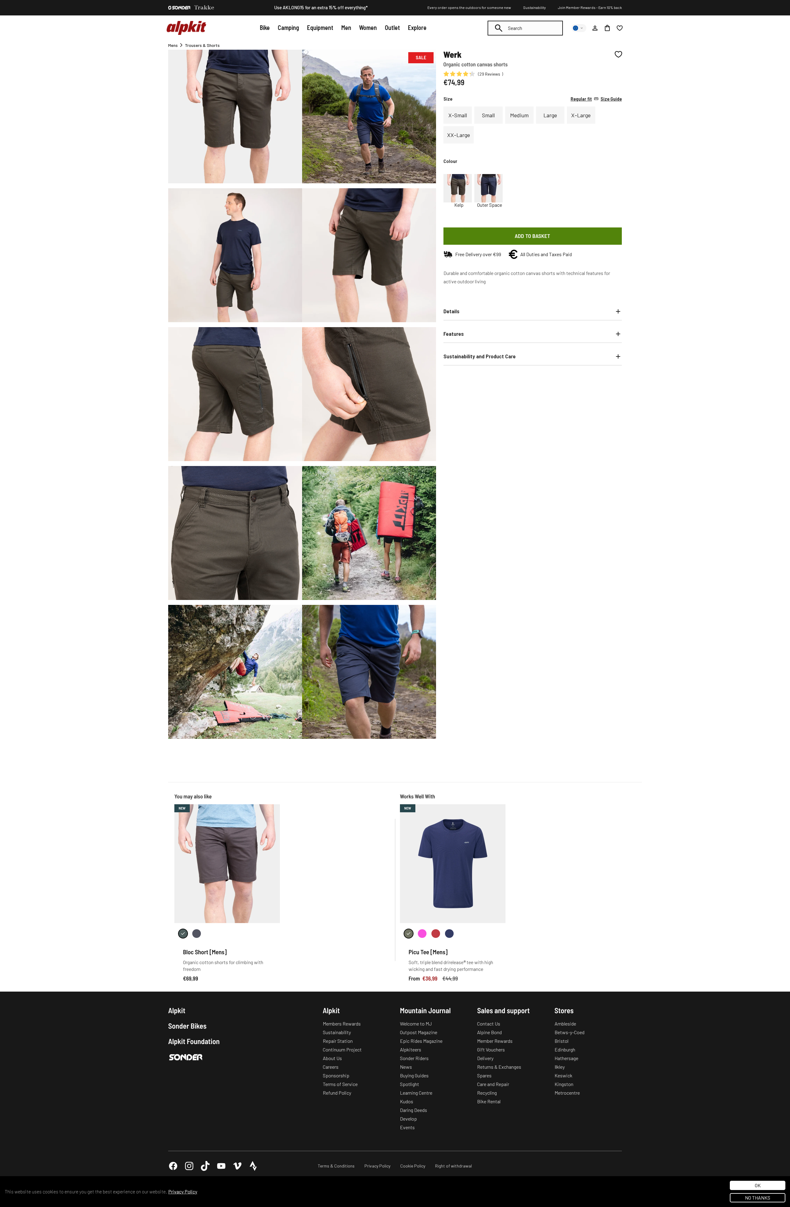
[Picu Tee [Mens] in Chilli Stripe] (436, 934)
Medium (519, 115)
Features (453, 333)
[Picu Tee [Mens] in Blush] (422, 934)
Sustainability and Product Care (479, 356)
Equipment (320, 27)
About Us (332, 1058)
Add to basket (532, 235)
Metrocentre (567, 1093)
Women (368, 27)
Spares (484, 1075)
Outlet (392, 27)
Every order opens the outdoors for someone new (469, 7)
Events (407, 1127)
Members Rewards (342, 1023)
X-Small (457, 115)
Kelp (459, 205)
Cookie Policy (412, 1165)
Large (550, 115)
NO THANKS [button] (757, 1198)
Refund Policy (337, 1093)
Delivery (485, 1058)
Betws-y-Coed (569, 1032)
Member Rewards (495, 1041)
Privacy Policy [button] (182, 1191)
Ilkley (560, 1067)
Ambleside (565, 1023)
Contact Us (488, 1023)
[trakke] (204, 8)
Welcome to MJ (416, 1023)
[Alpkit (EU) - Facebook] (173, 1166)
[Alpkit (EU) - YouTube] (221, 1166)
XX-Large (458, 134)
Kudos (406, 1101)
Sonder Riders (414, 1058)
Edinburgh (565, 1049)
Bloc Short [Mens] (205, 951)
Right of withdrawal (453, 1165)
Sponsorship (336, 1075)
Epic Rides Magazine (421, 1041)
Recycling (487, 1093)
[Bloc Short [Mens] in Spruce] (183, 934)
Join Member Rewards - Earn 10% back (590, 7)
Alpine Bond (489, 1032)
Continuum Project (342, 1049)
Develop (408, 1119)
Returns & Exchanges (499, 1067)
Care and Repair (493, 1084)
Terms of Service (340, 1084)
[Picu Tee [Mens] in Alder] (409, 934)
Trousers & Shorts (202, 45)
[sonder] (179, 8)
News (406, 1067)
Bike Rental (489, 1101)
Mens (173, 45)
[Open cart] (607, 28)
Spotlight (409, 1084)
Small (488, 115)
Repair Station (338, 1041)
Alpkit (176, 1010)
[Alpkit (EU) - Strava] (253, 1166)
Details (451, 311)
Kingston (564, 1084)
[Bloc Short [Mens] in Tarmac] (197, 934)
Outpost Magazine (418, 1032)
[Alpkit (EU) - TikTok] (205, 1166)
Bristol (561, 1041)
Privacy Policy (377, 1165)
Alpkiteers (410, 1049)
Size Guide (596, 99)
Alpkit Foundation (194, 1041)
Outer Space (489, 205)
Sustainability (534, 7)
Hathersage (566, 1058)
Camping (288, 27)
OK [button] (758, 1185)
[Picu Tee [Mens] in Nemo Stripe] (449, 934)
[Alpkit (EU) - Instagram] (189, 1166)
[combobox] (525, 28)
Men (346, 27)
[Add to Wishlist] (618, 54)
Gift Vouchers (491, 1049)
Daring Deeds (413, 1110)
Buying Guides (414, 1075)
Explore (417, 27)
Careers (331, 1067)
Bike (265, 27)
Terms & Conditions (336, 1165)
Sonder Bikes (187, 1026)
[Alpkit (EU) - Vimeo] (237, 1166)
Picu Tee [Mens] (428, 951)
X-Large (581, 115)
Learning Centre (416, 1093)
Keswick (563, 1075)
